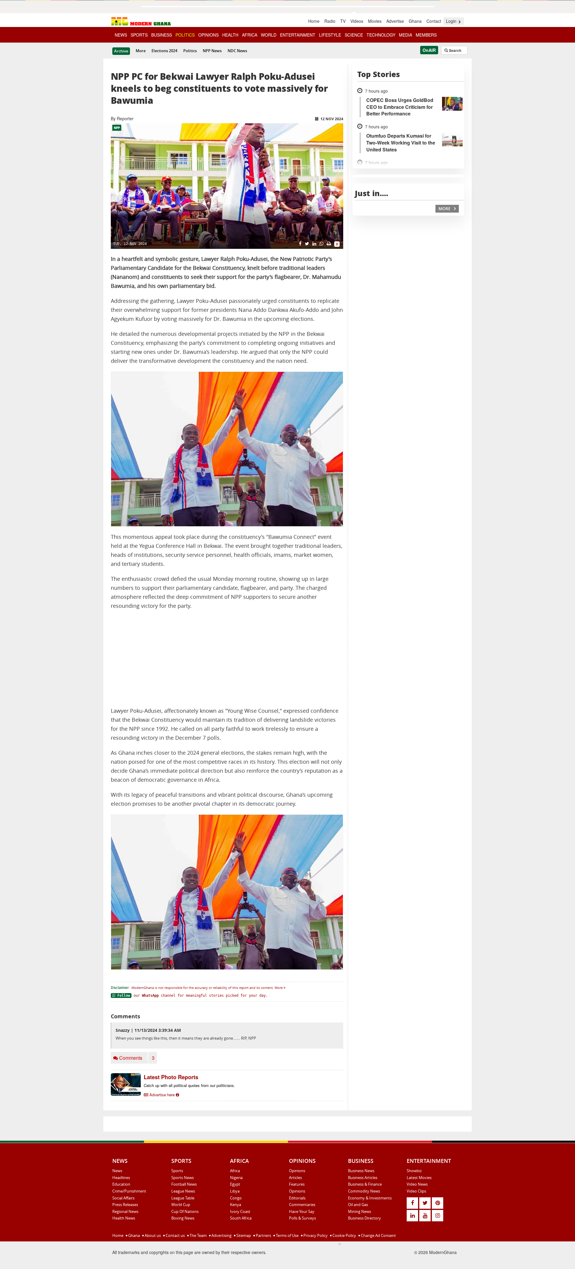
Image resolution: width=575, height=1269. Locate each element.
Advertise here (162, 1094)
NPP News (212, 50)
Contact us (175, 1235)
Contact (433, 21)
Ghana (415, 21)
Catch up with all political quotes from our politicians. (189, 1085)
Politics (190, 50)
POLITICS (185, 35)
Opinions (297, 1170)
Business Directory (364, 1218)
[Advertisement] (227, 658)
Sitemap (243, 1235)
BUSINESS (161, 35)
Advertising (221, 1235)
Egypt (235, 1184)
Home (314, 21)
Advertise (395, 21)
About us (152, 1235)
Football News (184, 1184)
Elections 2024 (164, 50)
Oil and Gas (358, 1204)
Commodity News (364, 1191)
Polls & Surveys (302, 1218)
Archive (121, 51)
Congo (236, 1198)
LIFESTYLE (330, 35)
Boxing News (182, 1218)
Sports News (182, 1177)
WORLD (268, 35)
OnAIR (429, 50)
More (141, 50)
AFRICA (249, 35)
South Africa (241, 1218)
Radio (329, 21)
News (117, 1170)
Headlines (121, 1177)
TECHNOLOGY (381, 35)
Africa (235, 1170)
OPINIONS (208, 35)
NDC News (237, 50)
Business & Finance (365, 1184)
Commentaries (302, 1204)
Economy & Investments (370, 1198)
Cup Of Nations (185, 1211)
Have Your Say (301, 1211)
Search (454, 50)
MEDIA (405, 35)
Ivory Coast (240, 1211)
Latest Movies (419, 1177)
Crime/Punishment (129, 1191)
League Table (182, 1198)
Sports (177, 1170)
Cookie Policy (344, 1235)
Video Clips (416, 1191)
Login (452, 21)
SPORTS (139, 35)
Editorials (297, 1198)
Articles (295, 1177)
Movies (375, 21)
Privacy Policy (315, 1235)
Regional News (125, 1211)
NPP (117, 128)
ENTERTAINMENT (297, 35)
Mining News (359, 1211)
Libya (235, 1191)
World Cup (180, 1204)
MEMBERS (426, 35)
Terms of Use (287, 1235)
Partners (263, 1235)
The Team (198, 1235)
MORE (445, 208)
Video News (417, 1184)
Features (297, 1184)
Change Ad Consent (378, 1235)
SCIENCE (354, 35)
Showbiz (414, 1170)
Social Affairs (123, 1198)
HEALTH (230, 35)
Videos (356, 21)
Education (121, 1184)
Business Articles (362, 1177)
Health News (123, 1218)
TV (343, 21)
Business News (361, 1170)
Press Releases (125, 1204)
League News (183, 1191)
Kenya (235, 1204)
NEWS (121, 35)
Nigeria (236, 1177)
